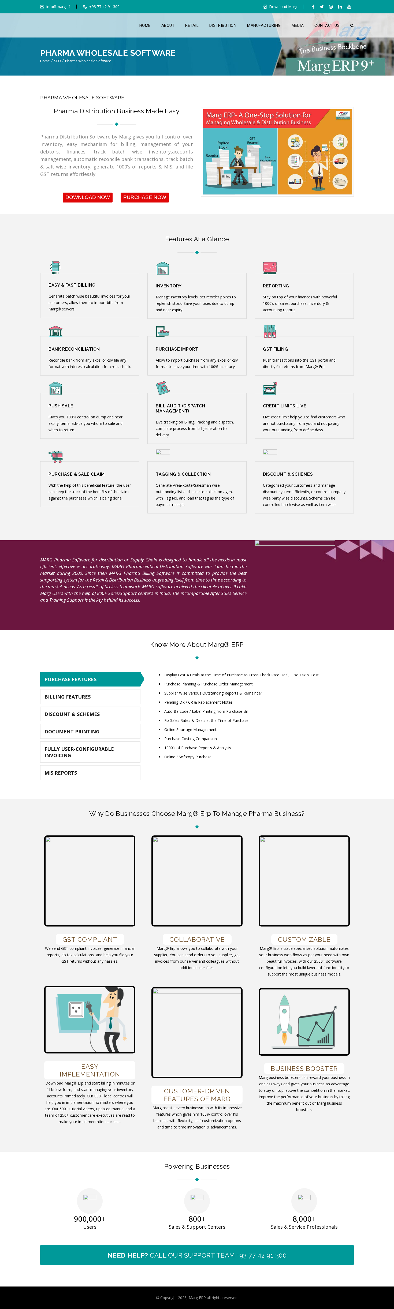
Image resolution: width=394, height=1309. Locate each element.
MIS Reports (60, 773)
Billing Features (67, 696)
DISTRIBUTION (222, 25)
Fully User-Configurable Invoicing (79, 752)
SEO (57, 60)
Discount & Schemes (72, 714)
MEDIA (298, 25)
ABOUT (168, 25)
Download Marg (283, 6)
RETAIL (192, 25)
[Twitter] (321, 6)
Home (45, 60)
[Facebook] (313, 6)
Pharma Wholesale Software (88, 60)
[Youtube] (349, 6)
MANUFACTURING (264, 25)
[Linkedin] (340, 6)
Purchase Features (70, 679)
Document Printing (71, 731)
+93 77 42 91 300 (104, 6)
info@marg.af (57, 6)
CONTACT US (327, 25)
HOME (145, 25)
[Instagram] (331, 6)
